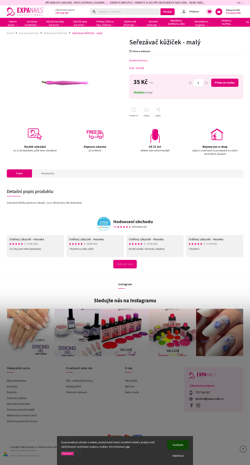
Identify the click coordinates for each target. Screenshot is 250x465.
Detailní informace (138, 60)
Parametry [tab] (47, 173)
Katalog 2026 (73, 386)
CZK (239, 2)
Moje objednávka (16, 381)
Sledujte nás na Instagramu (125, 300)
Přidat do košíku (225, 82)
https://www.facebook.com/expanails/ (191, 405)
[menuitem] (14, 23)
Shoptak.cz (35, 455)
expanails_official (198, 405)
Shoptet (20, 455)
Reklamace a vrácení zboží (22, 415)
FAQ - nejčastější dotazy (79, 381)
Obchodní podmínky (18, 404)
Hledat (167, 11)
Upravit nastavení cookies (23, 450)
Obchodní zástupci (76, 392)
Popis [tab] (19, 173)
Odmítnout (178, 456)
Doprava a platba (16, 398)
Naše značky (132, 392)
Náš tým (129, 386)
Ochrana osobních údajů (20, 410)
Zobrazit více (125, 264)
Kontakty (12, 386)
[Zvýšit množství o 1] (206, 82)
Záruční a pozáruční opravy (22, 421)
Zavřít (232, 121)
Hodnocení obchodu (133, 222)
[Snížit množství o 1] (190, 82)
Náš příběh (131, 381)
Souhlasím (178, 445)
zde (128, 447)
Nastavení (68, 453)
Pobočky (12, 392)
